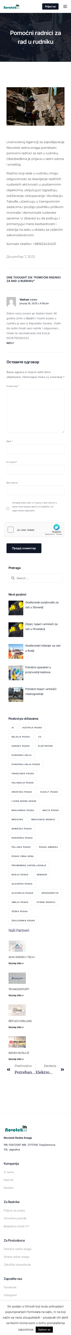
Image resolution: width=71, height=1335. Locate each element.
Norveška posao (22, 838)
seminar (42, 874)
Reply (10, 343)
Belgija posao (21, 737)
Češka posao (20, 911)
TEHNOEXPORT (18, 989)
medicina (17, 819)
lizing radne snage (24, 801)
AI (13, 727)
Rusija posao (20, 874)
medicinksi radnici (43, 819)
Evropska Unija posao (26, 764)
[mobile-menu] (65, 6)
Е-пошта (12, 462)
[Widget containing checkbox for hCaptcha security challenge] (34, 529)
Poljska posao (21, 847)
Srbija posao (20, 902)
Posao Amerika (48, 847)
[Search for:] (35, 578)
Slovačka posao (22, 884)
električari (45, 746)
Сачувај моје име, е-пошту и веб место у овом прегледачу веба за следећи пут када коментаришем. (34, 506)
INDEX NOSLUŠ (18, 1053)
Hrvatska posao (22, 792)
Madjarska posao (23, 810)
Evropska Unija (22, 755)
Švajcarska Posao (23, 920)
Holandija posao (23, 782)
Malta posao (51, 810)
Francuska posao (23, 773)
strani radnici (46, 902)
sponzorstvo (50, 893)
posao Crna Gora (23, 856)
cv (39, 737)
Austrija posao (32, 727)
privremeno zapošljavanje (29, 865)
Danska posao (21, 746)
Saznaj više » (16, 963)
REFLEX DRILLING (20, 1021)
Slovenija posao (22, 893)
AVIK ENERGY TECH (21, 957)
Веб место (12, 482)
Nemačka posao (22, 828)
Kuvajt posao (49, 792)
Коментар (13, 386)
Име (10, 441)
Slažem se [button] (44, 1329)
